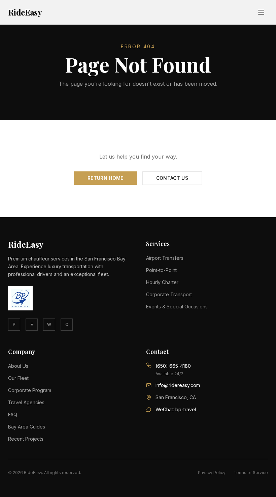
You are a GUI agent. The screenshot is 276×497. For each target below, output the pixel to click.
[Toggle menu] (261, 12)
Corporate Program (29, 390)
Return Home (106, 178)
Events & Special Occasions (177, 306)
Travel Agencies (26, 402)
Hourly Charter (162, 282)
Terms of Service (251, 472)
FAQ (12, 414)
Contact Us (172, 178)
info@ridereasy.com (178, 385)
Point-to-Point (161, 270)
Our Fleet (18, 378)
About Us (18, 366)
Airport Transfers (164, 258)
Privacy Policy (212, 472)
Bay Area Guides (26, 427)
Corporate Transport (169, 294)
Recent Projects (25, 439)
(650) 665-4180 (173, 366)
